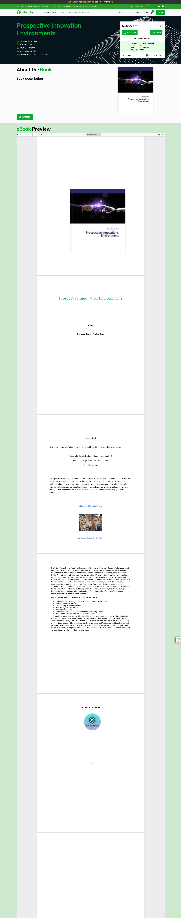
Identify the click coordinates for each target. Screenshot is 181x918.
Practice (68, 6)
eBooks (145, 12)
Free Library (57, 6)
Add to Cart (131, 33)
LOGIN (160, 12)
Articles (78, 6)
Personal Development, (29, 54)
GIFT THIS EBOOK (155, 55)
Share (128, 55)
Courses (136, 12)
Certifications (124, 12)
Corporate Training (92, 6)
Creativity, (44, 54)
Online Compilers (34, 6)
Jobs (46, 6)
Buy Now (157, 33)
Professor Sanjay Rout (28, 41)
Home (21, 6)
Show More (24, 116)
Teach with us (138, 6)
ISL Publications (26, 44)
